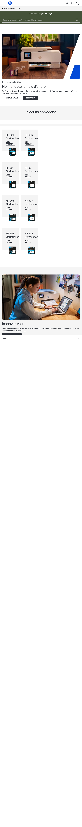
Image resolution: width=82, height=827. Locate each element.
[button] (41, 338)
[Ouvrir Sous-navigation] (3, 3)
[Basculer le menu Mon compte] (72, 3)
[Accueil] (10, 3)
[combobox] (41, 122)
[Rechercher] (67, 3)
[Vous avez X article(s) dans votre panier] (77, 3)
